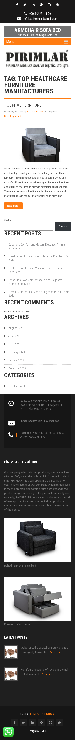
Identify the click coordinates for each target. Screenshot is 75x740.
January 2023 (16, 360)
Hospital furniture (22, 105)
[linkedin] (33, 4)
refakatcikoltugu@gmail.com (41, 18)
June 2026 (14, 344)
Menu (10, 41)
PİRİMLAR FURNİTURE (42, 714)
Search (8, 219)
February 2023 (16, 352)
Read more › (13, 205)
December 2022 (17, 368)
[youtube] (57, 4)
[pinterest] (41, 4)
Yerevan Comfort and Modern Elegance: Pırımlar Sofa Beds (38, 293)
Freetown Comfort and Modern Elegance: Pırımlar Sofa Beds (36, 270)
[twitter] (24, 4)
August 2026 (15, 328)
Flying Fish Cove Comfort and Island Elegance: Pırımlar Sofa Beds (35, 281)
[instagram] (49, 4)
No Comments (35, 111)
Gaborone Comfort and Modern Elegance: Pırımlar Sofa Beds (37, 246)
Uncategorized (12, 116)
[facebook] (17, 4)
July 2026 (13, 336)
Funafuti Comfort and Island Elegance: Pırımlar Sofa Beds (38, 258)
